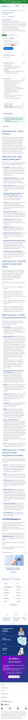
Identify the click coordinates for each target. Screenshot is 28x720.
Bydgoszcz (7, 592)
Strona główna (5, 10)
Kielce (5, 601)
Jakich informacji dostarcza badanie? (11, 121)
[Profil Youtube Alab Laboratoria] (10, 708)
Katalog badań (13, 10)
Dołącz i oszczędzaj (14, 676)
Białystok (6, 589)
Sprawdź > (4, 633)
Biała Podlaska (7, 587)
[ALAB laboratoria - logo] (5, 6)
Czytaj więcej (13, 572)
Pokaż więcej (13, 604)
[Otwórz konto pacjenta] (21, 6)
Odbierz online (8, 106)
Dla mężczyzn (11, 16)
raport (3, 539)
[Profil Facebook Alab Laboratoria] (2, 708)
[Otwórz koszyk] (23, 6)
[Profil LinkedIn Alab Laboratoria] (18, 708)
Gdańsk (6, 595)
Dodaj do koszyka (8, 48)
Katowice (6, 598)
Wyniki (17, 6)
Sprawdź (19, 2)
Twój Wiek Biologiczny (9, 118)
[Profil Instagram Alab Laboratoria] (26, 708)
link (12, 548)
